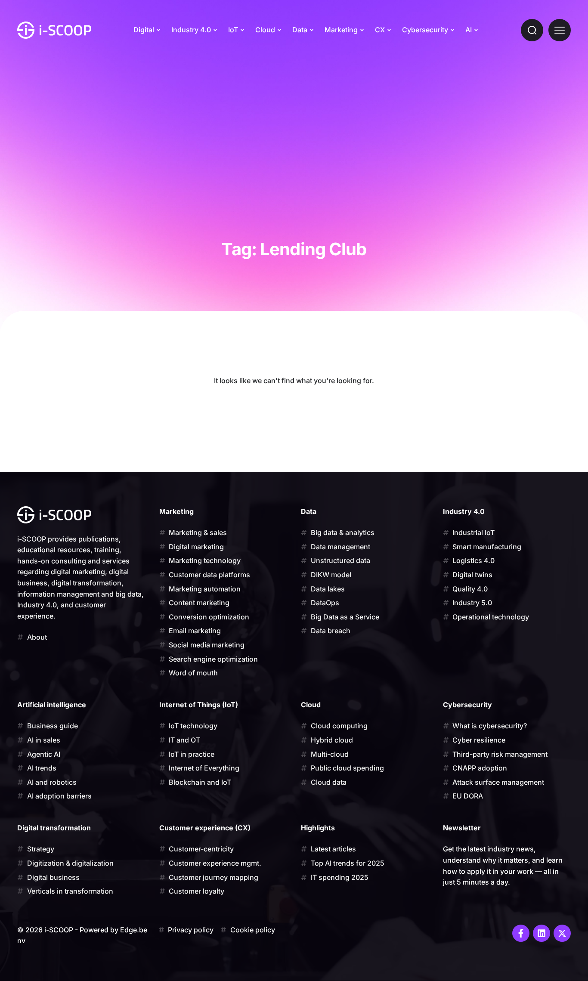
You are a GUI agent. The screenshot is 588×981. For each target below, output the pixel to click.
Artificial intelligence (51, 704)
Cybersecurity (425, 29)
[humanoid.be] (54, 30)
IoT (233, 29)
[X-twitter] (562, 933)
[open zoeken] (532, 30)
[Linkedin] (541, 933)
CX (380, 29)
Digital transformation (54, 827)
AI (468, 29)
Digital (143, 29)
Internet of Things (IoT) (198, 704)
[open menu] (559, 30)
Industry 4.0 (191, 29)
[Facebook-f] (520, 933)
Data (299, 29)
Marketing (341, 29)
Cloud (265, 29)
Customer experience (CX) (205, 827)
